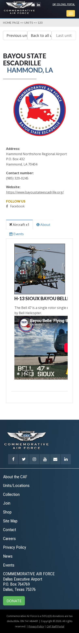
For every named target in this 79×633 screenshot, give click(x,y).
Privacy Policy (36, 626)
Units (28, 22)
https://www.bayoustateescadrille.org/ (35, 192)
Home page (11, 22)
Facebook (17, 206)
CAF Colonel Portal (63, 4)
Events (18, 234)
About (45, 224)
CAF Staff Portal (55, 626)
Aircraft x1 (21, 224)
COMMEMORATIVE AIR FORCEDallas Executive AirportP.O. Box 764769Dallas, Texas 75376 (29, 581)
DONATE (13, 600)
